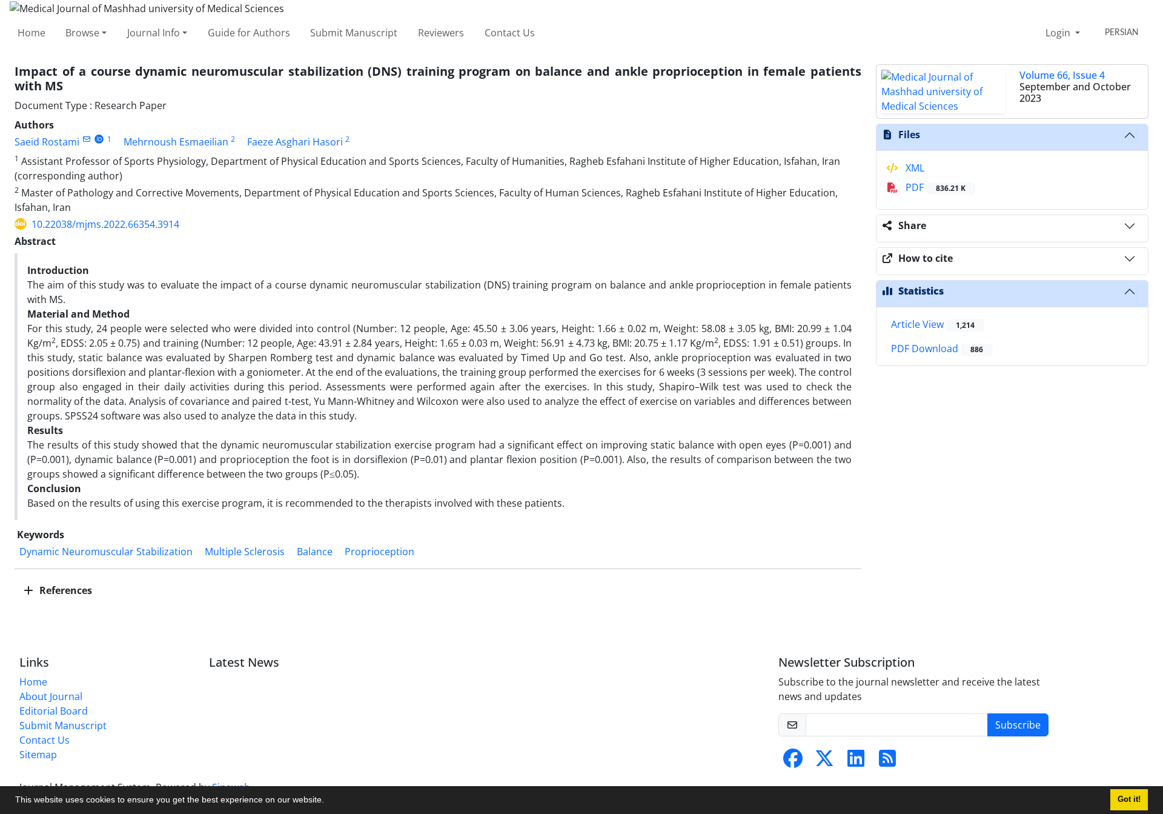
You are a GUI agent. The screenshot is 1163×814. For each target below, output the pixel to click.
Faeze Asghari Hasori (295, 141)
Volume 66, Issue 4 (1062, 75)
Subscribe (1018, 725)
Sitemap (38, 754)
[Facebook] (792, 762)
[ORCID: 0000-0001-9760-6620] (99, 139)
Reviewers (441, 32)
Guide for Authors (249, 32)
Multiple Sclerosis (245, 551)
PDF (934, 187)
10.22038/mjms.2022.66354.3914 (105, 224)
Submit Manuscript (353, 32)
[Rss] (887, 762)
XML (913, 168)
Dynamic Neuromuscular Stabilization (106, 551)
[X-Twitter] (824, 762)
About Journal (50, 696)
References (64, 590)
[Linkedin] (855, 762)
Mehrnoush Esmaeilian (176, 141)
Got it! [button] (1129, 799)
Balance (315, 551)
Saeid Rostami (47, 141)
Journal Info (153, 32)
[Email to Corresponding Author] (86, 139)
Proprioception (379, 551)
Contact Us (510, 32)
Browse (82, 32)
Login (1059, 32)
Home (31, 32)
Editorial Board (53, 711)
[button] (328, 801)
